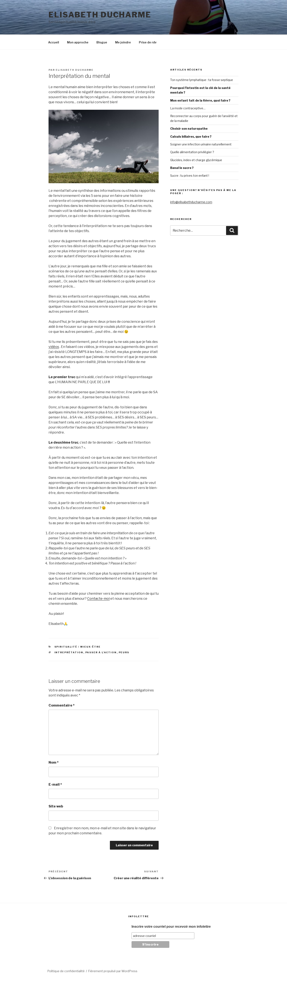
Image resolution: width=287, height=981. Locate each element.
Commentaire (62, 705)
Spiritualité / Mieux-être (77, 646)
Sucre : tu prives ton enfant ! (189, 175)
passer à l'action (101, 652)
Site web (56, 806)
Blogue (101, 42)
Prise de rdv (148, 42)
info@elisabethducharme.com (191, 202)
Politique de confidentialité (66, 971)
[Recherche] (232, 230)
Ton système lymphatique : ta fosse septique (201, 80)
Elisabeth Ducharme (100, 14)
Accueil (53, 42)
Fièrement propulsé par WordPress (112, 971)
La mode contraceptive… (187, 108)
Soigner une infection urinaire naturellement (201, 144)
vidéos (54, 347)
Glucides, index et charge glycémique (196, 160)
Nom (54, 762)
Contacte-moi (98, 599)
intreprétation (68, 652)
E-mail (55, 784)
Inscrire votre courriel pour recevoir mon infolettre (171, 926)
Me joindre (123, 42)
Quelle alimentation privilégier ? (192, 152)
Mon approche (77, 42)
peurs (124, 652)
